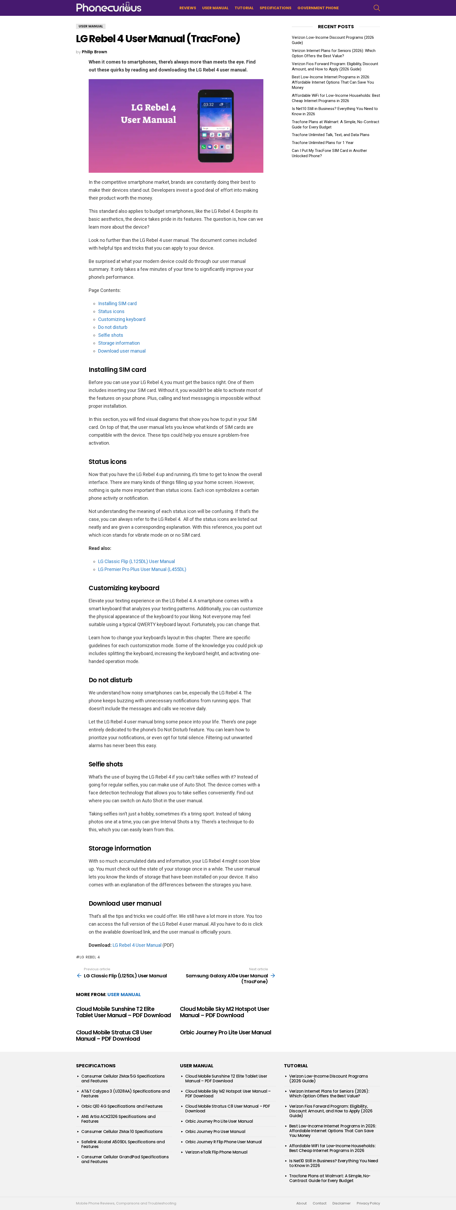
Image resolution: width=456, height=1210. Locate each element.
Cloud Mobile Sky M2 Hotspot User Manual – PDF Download (224, 1012)
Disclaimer (341, 1203)
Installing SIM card (117, 303)
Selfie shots (110, 335)
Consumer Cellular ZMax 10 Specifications (122, 1131)
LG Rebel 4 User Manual (137, 945)
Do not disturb (112, 327)
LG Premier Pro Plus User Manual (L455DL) (142, 569)
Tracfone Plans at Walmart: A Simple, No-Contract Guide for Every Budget (329, 1178)
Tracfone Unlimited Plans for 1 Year (323, 142)
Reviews (187, 8)
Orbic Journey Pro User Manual (215, 1131)
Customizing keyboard (121, 319)
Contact (319, 1203)
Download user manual (122, 351)
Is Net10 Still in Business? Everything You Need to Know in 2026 (333, 1163)
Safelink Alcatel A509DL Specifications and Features (123, 1144)
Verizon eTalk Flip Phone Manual (216, 1152)
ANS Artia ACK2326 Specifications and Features (118, 1119)
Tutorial (244, 8)
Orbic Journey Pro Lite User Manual (225, 1032)
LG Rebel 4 (90, 957)
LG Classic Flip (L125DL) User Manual (136, 561)
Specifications (275, 8)
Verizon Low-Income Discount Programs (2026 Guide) (328, 1078)
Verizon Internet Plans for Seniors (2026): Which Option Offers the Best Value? (329, 1093)
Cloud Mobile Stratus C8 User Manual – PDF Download (114, 1036)
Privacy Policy (368, 1203)
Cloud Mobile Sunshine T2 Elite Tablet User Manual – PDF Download (123, 1012)
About (301, 1203)
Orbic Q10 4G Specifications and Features (122, 1106)
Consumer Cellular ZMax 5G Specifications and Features (123, 1078)
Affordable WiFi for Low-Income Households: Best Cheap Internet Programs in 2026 (332, 1148)
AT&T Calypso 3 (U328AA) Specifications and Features (125, 1093)
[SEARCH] (377, 8)
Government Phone (318, 8)
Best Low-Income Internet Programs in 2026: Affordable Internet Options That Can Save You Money (333, 82)
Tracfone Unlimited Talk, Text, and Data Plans (330, 134)
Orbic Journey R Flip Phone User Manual (223, 1142)
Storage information (119, 343)
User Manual (215, 8)
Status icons (111, 311)
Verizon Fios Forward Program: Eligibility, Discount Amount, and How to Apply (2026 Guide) (330, 1110)
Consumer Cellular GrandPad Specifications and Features (125, 1159)
